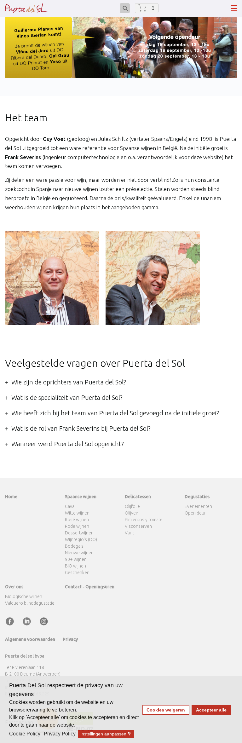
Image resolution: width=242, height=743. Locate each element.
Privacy (70, 639)
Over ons (14, 586)
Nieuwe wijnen (79, 552)
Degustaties (197, 496)
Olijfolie (132, 506)
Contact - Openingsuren (89, 586)
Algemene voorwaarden (30, 639)
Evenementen (198, 506)
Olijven (131, 512)
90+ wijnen (76, 559)
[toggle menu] (234, 8)
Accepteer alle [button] (211, 709)
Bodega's (74, 546)
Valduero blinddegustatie (30, 603)
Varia (130, 532)
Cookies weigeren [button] (166, 709)
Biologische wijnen (23, 596)
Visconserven (138, 526)
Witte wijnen (77, 512)
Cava (69, 506)
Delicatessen (138, 496)
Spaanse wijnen (80, 496)
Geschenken (77, 572)
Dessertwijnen (79, 532)
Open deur (195, 512)
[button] (25, 733)
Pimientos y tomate (144, 519)
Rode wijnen (77, 526)
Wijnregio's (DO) (81, 539)
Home (11, 496)
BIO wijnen (75, 565)
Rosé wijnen (77, 519)
